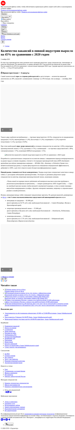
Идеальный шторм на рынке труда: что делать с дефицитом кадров (27, 295)
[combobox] (9, 424)
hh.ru (4, 197)
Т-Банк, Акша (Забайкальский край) (40, 317)
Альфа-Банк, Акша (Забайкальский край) (49, 319)
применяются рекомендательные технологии (39, 414)
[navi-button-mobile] (3, 42)
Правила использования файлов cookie (34, 12)
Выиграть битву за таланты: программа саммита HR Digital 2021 (26, 298)
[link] (4, 31)
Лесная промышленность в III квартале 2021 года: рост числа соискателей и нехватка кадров (36, 305)
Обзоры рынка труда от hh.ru (14, 291)
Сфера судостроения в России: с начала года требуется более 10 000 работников (31, 302)
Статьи (7, 46)
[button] (3, 36)
